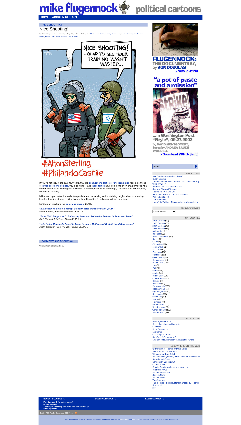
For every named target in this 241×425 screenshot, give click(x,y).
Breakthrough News (161, 359)
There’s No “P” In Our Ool (163, 192)
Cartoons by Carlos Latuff (163, 362)
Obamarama (158, 278)
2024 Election (158, 226)
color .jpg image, (75, 204)
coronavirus (157, 247)
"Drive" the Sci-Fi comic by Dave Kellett (169, 349)
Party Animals (158, 286)
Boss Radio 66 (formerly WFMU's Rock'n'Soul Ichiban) (176, 357)
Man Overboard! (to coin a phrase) (167, 176)
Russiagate (157, 294)
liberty (108, 33)
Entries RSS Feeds (47, 413)
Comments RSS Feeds (64, 413)
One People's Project (161, 334)
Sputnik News (158, 378)
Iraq (154, 268)
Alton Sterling (127, 33)
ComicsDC (157, 327)
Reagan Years (158, 289)
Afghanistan (157, 231)
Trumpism (156, 302)
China (155, 242)
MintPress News (159, 370)
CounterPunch (158, 364)
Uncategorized (159, 307)
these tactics (98, 185)
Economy (156, 252)
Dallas (47, 36)
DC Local (156, 249)
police (76, 36)
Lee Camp (157, 332)
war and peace (159, 310)
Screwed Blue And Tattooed (164, 189)
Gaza (53, 36)
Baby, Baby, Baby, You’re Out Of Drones (170, 194)
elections (156, 255)
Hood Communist (160, 329)
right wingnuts (158, 291)
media (155, 273)
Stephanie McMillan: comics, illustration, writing (173, 340)
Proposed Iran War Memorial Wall (167, 186)
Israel (58, 36)
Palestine (115, 33)
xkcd (154, 388)
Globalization (158, 260)
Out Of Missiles (159, 179)
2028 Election (158, 228)
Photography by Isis (161, 372)
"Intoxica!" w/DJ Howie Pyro (164, 351)
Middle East (157, 276)
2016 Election (158, 221)
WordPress (124, 419)
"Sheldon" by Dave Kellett (163, 354)
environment (158, 257)
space (155, 299)
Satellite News (158, 375)
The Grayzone (158, 380)
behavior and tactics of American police (109, 182)
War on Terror (158, 312)
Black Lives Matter (97, 33)
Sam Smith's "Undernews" (164, 337)
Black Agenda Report (161, 321)
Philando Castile (67, 36)
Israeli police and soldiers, (55, 185)
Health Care (157, 263)
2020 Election (158, 223)
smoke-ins (157, 297)
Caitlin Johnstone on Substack (166, 324)
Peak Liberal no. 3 (160, 197)
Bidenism (156, 234)
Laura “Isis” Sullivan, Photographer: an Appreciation (175, 202)
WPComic (136, 419)
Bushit (155, 239)
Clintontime (157, 244)
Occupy (155, 281)
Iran (154, 265)
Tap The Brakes (159, 199)
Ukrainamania (158, 304)
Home (45, 17)
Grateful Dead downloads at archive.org (170, 367)
